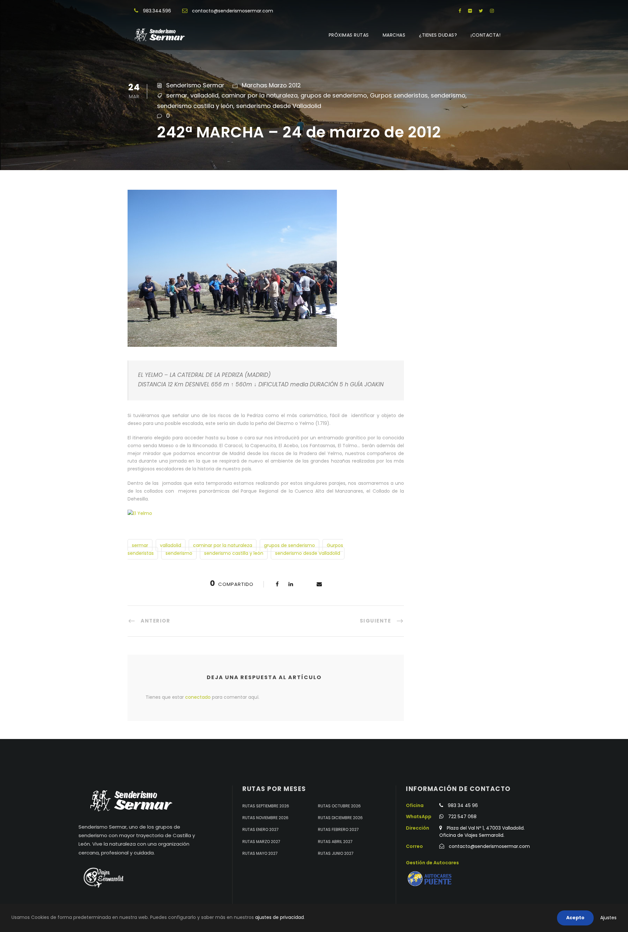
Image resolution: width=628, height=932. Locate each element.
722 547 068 (462, 816)
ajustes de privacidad (279, 917)
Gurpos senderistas (399, 95)
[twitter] (481, 11)
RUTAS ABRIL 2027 (335, 841)
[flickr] (470, 11)
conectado (198, 697)
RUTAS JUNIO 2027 (336, 853)
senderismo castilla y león (195, 106)
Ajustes (608, 917)
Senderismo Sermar (195, 85)
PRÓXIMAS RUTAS (349, 35)
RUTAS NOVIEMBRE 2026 (265, 817)
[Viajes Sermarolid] (103, 877)
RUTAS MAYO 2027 (260, 853)
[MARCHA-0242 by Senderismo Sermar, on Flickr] (140, 513)
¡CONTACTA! (485, 35)
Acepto (575, 917)
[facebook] (460, 11)
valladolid (204, 95)
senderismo (448, 95)
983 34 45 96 (463, 805)
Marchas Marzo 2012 (271, 85)
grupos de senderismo (334, 95)
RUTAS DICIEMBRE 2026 (340, 817)
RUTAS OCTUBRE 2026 (339, 806)
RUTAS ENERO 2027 (260, 829)
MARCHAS (394, 35)
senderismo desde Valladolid (278, 106)
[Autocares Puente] (430, 879)
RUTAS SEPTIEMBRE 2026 (265, 806)
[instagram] (492, 11)
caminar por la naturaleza (259, 95)
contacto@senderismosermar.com (232, 11)
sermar (176, 95)
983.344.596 (157, 11)
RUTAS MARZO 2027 (261, 841)
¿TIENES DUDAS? (438, 35)
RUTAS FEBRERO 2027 (338, 829)
